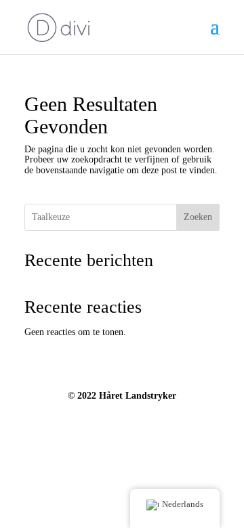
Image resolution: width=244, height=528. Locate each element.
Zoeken (198, 217)
